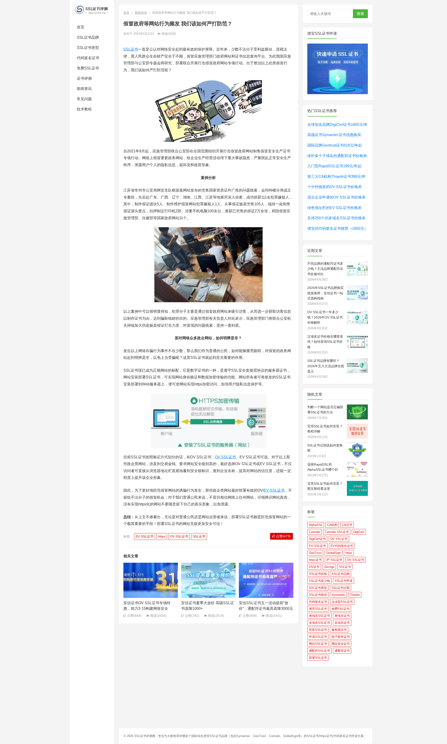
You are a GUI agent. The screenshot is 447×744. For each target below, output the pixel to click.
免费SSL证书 (88, 68)
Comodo (314, 532)
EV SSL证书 (274, 490)
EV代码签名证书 (342, 546)
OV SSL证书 (225, 457)
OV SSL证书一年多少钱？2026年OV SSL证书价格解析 (325, 317)
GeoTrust (315, 553)
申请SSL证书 (318, 636)
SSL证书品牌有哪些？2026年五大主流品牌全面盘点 (325, 366)
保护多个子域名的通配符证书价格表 (337, 156)
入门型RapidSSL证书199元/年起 (334, 166)
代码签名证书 (88, 58)
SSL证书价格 (318, 574)
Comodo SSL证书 (337, 532)
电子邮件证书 (341, 636)
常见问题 (84, 99)
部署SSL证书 (318, 657)
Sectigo (329, 567)
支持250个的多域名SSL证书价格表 (336, 218)
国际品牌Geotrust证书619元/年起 (334, 145)
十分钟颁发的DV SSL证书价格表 (334, 187)
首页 (80, 27)
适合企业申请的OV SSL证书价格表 (336, 197)
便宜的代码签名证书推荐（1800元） (337, 228)
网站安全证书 (341, 643)
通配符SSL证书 (319, 650)
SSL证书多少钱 (319, 581)
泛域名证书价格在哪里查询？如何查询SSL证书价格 (325, 342)
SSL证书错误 (318, 595)
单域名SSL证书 (319, 615)
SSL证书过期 (340, 588)
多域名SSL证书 (319, 622)
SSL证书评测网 (144, 736)
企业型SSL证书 (342, 601)
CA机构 (332, 525)
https (161, 536)
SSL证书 (130, 49)
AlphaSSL (315, 525)
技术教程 (84, 109)
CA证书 (347, 525)
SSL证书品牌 (88, 37)
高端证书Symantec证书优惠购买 (334, 135)
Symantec (338, 595)
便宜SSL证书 (318, 608)
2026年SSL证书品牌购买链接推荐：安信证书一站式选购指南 (325, 293)
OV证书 (314, 567)
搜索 (360, 14)
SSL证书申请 (343, 581)
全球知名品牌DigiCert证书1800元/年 (337, 125)
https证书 (315, 560)
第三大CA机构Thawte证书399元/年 (336, 176)
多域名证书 (342, 622)
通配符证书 (342, 650)
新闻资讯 (84, 89)
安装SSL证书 (318, 629)
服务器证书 (339, 629)
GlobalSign (333, 553)
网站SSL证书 (318, 643)
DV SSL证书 (338, 539)
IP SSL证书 (334, 560)
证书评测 (84, 78)
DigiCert (358, 532)
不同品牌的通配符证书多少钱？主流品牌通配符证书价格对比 (325, 269)
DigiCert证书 (317, 539)
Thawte (355, 595)
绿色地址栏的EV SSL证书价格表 (334, 208)
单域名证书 (342, 615)
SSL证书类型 (88, 48)
